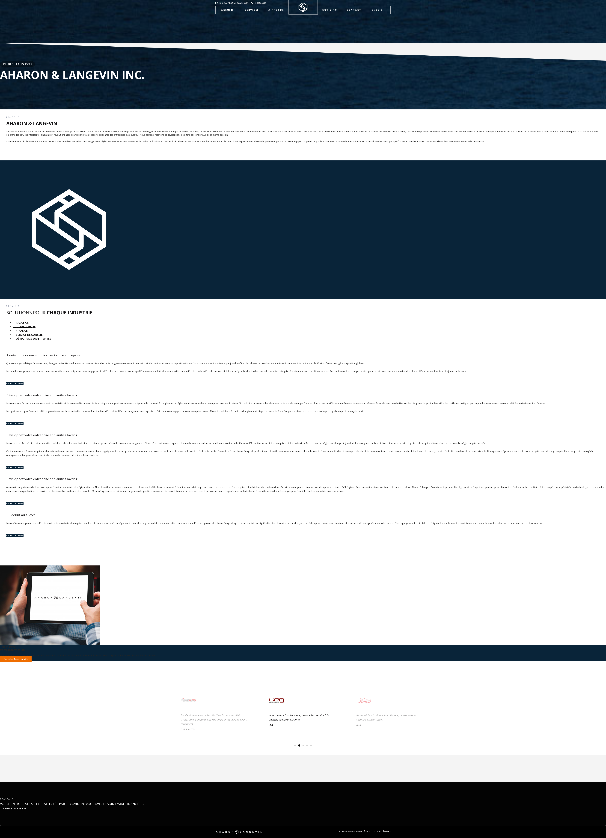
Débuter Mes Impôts (15, 659)
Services (252, 9)
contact (354, 9)
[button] (295, 745)
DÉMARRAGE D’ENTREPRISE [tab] (33, 338)
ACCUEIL (227, 9)
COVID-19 (329, 9)
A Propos (276, 9)
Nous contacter (15, 383)
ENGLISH (378, 9)
